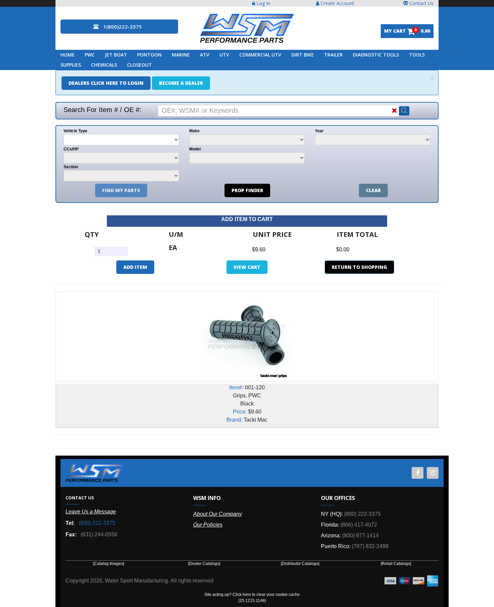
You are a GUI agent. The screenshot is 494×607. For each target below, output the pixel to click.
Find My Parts (121, 190)
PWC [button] (90, 54)
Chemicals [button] (104, 65)
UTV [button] (224, 54)
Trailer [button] (333, 54)
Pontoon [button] (149, 54)
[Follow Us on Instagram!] (433, 473)
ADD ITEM (135, 267)
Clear (373, 190)
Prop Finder (247, 190)
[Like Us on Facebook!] (417, 473)
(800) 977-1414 (360, 535)
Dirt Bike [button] (302, 54)
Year (319, 131)
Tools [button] (417, 54)
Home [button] (67, 54)
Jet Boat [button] (116, 54)
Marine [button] (181, 54)
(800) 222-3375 (97, 523)
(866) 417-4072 (358, 525)
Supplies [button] (70, 65)
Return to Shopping (359, 267)
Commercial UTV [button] (260, 54)
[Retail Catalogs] (396, 563)
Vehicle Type (75, 131)
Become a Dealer (181, 83)
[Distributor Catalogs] (300, 563)
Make (194, 131)
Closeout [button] (139, 65)
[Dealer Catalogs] (204, 563)
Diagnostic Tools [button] (376, 54)
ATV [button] (204, 54)
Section (71, 167)
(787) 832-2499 (370, 546)
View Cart (247, 267)
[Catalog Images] (108, 563)
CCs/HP (71, 149)
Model (195, 149)
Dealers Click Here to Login (106, 83)
